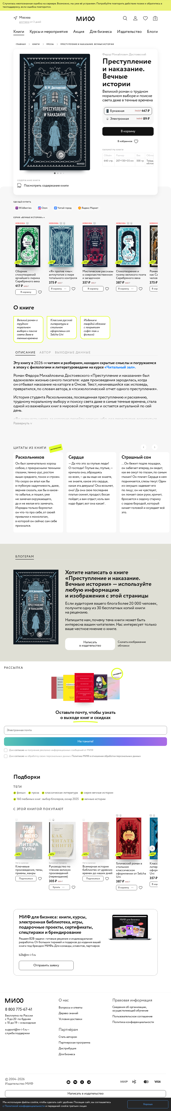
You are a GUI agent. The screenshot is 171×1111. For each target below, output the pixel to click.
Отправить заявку (46, 965)
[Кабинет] (135, 18)
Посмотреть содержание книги (46, 185)
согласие (19, 750)
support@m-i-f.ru (16, 1029)
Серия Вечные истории (98, 793)
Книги (18, 32)
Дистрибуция (67, 1048)
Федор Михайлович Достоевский (124, 54)
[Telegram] (89, 1082)
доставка (24, 22)
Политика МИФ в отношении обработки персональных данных (106, 756)
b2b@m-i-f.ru (27, 955)
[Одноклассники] (82, 1082)
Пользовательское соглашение (132, 1016)
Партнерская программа (74, 1043)
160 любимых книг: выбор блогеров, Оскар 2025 (47, 799)
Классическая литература (61, 793)
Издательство (129, 32)
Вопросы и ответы (70, 1008)
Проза (50, 44)
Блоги (152, 32)
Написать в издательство (90, 644)
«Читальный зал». (120, 367)
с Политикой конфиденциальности (24, 1106)
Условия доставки (70, 1019)
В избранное (125, 141)
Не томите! (85, 741)
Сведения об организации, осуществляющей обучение (130, 1009)
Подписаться (26, 878)
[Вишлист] (145, 18)
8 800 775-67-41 (18, 1009)
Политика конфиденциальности (133, 1022)
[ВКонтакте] (75, 1082)
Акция (78, 32)
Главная (21, 44)
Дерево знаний (68, 1013)
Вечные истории (95, 799)
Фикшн (21, 793)
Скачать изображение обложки (132, 644)
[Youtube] (68, 1082)
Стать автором (68, 1037)
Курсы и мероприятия (49, 32)
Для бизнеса (101, 32)
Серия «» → (29, 218)
